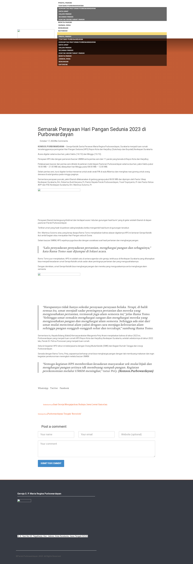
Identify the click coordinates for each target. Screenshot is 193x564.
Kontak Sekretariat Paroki (72, 20)
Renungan (63, 28)
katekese (63, 31)
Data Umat (64, 11)
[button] (112, 33)
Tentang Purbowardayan (71, 6)
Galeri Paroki (65, 14)
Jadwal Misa (64, 25)
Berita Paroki (65, 22)
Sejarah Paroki (66, 17)
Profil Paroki (65, 3)
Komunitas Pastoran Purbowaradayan (77, 8)
